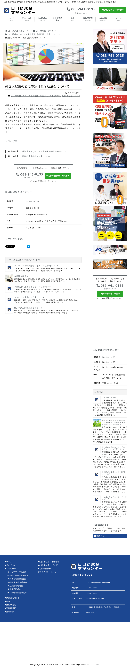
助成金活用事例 (57, 19)
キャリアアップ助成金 (17, 572)
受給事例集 (11, 605)
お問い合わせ (45, 569)
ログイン (98, 665)
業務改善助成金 (14, 589)
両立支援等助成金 (15, 586)
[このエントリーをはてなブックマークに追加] (28, 246)
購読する (100, 536)
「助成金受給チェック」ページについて (114, 498)
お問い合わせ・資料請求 (113, 10)
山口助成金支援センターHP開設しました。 (114, 473)
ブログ (118, 19)
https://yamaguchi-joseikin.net (98, 582)
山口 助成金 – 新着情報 (49, 562)
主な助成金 (42, 19)
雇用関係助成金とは (23, 276)
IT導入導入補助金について (112, 398)
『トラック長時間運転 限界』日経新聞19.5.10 (36, 266)
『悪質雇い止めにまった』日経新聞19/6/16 (34, 287)
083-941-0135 (82, 11)
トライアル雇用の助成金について (29, 297)
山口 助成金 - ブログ (71, 96)
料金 (73, 19)
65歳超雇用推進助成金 (17, 582)
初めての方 (27, 19)
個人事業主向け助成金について (28, 308)
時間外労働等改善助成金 (18, 575)
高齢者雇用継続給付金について (36, 156)
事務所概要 (88, 19)
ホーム (12, 19)
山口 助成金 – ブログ (48, 565)
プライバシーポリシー (48, 572)
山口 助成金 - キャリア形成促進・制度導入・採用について (36, 96)
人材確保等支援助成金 (17, 579)
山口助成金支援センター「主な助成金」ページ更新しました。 (114, 448)
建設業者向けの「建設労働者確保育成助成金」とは (45, 151)
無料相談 (103, 19)
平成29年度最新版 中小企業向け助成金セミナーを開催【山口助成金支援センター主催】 (114, 422)
